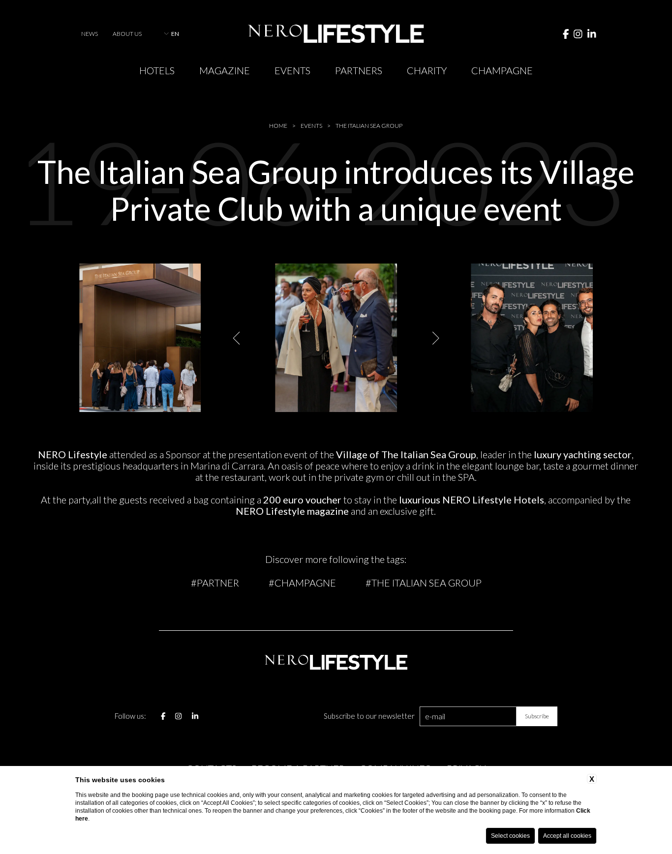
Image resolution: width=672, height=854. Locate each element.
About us (127, 34)
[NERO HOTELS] (336, 34)
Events (292, 70)
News (89, 34)
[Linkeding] (591, 33)
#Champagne (302, 583)
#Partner (215, 583)
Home (278, 126)
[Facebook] (566, 33)
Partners (358, 70)
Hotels (157, 70)
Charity (427, 70)
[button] (237, 338)
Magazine (224, 70)
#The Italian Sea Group (424, 583)
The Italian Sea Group (369, 126)
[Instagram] (578, 33)
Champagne (502, 70)
